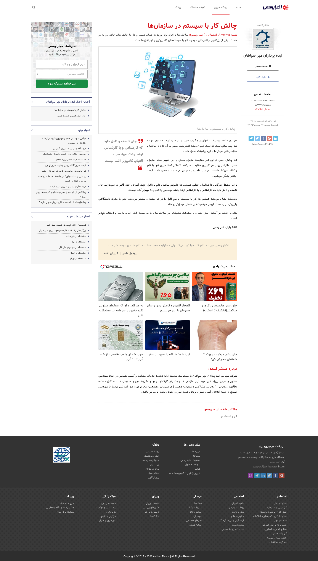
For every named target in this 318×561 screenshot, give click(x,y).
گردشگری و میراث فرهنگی (231, 521)
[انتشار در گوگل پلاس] (269, 138)
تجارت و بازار (281, 503)
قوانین (197, 469)
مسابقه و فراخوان (65, 512)
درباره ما (196, 452)
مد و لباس (111, 512)
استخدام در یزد (79, 242)
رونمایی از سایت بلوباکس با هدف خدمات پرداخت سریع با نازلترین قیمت (62, 179)
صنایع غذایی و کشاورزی (275, 529)
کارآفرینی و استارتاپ (277, 508)
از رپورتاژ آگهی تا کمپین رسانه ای (184, 473)
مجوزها (196, 456)
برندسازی (154, 465)
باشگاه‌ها (154, 516)
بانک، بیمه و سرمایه (277, 538)
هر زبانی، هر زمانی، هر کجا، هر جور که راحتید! (64, 171)
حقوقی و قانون (237, 516)
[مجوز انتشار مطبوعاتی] (61, 455)
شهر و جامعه (237, 512)
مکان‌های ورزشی (151, 508)
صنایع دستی (196, 525)
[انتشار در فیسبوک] (263, 138)
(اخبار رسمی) (197, 35)
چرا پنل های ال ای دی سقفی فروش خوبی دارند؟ (62, 202)
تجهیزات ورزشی (151, 512)
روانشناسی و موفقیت (106, 508)
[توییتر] (269, 475)
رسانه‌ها (198, 503)
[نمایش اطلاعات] (263, 109)
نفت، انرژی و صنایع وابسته (273, 512)
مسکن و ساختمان (278, 542)
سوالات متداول (192, 465)
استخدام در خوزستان (76, 236)
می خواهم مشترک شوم (62, 83)
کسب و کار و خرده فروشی (274, 525)
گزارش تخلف (111, 253)
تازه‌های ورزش (152, 503)
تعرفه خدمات (197, 7)
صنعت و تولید (280, 521)
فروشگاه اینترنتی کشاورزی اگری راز (69, 149)
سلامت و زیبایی (108, 503)
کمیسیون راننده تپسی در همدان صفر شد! (66, 225)
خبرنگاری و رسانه (151, 460)
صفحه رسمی (261, 66)
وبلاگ (178, 7)
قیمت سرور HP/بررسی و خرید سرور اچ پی (65, 165)
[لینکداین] (263, 475)
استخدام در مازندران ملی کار (72, 247)
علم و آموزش (237, 503)
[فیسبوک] (275, 475)
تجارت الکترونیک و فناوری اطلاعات (270, 516)
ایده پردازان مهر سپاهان (262, 55)
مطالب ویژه (153, 473)
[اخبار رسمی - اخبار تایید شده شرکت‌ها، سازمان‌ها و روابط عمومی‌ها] (276, 7)
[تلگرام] (257, 475)
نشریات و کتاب (194, 508)
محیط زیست (238, 525)
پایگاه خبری (220, 7)
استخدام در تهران (78, 253)
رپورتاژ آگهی (153, 478)
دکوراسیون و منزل (107, 521)
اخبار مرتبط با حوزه (78, 216)
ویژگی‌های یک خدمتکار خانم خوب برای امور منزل (62, 231)
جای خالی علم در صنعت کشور (71, 116)
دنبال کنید (261, 77)
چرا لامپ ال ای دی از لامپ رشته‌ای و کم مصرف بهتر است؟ (61, 194)
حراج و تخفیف (67, 503)
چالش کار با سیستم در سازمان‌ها (70, 110)
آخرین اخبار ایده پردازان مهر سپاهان (68, 102)
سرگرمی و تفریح (108, 516)
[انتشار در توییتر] (257, 138)
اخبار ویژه (84, 130)
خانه (238, 7)
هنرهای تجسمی (194, 521)
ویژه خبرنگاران (152, 469)
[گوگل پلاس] (281, 475)
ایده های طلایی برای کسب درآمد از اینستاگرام (64, 154)
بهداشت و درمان (236, 508)
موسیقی (197, 516)
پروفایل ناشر (129, 253)
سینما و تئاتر (195, 512)
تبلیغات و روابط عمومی (233, 529)
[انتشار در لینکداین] (275, 138)
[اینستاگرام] (250, 475)
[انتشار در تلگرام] (251, 138)
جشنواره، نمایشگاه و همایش (60, 508)
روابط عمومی (152, 452)
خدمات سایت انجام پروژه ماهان (71, 160)
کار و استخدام (229, 416)
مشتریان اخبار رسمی (190, 460)
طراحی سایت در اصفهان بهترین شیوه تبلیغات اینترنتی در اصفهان (64, 141)
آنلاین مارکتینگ (151, 456)
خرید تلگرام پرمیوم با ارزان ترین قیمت (68, 187)
